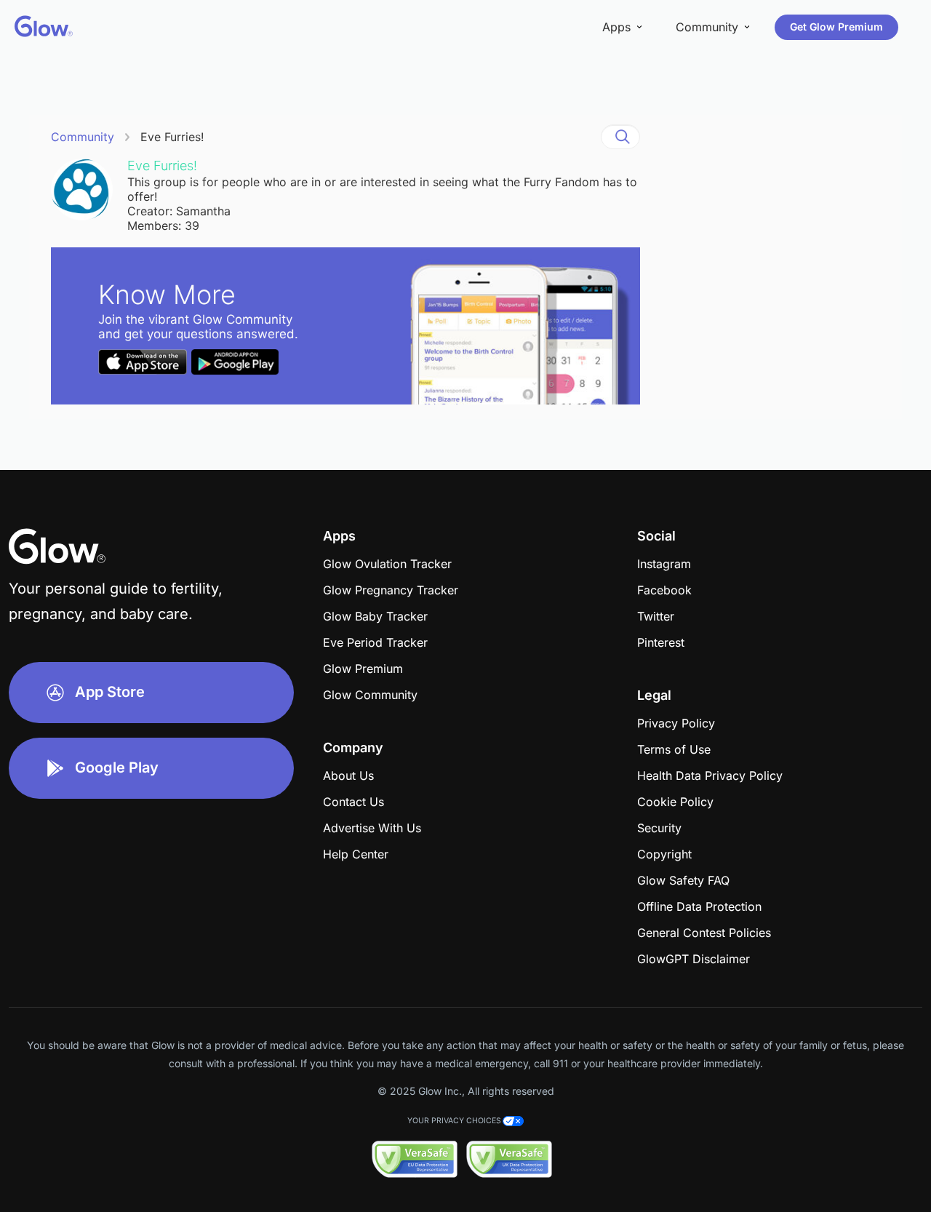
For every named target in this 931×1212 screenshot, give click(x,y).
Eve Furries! (172, 136)
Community (82, 136)
